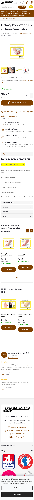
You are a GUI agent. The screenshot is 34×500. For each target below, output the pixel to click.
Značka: (9, 116)
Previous (27, 230)
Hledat (22, 7)
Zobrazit (8, 327)
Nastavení (17, 488)
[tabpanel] (8, 255)
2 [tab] (17, 277)
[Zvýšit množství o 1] (31, 94)
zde (26, 483)
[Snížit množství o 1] (31, 97)
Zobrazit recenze (13, 358)
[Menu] (31, 2)
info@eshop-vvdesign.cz (18, 427)
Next (31, 230)
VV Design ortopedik (18, 434)
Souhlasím (17, 494)
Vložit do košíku (19, 103)
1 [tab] (16, 277)
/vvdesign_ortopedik (18, 437)
